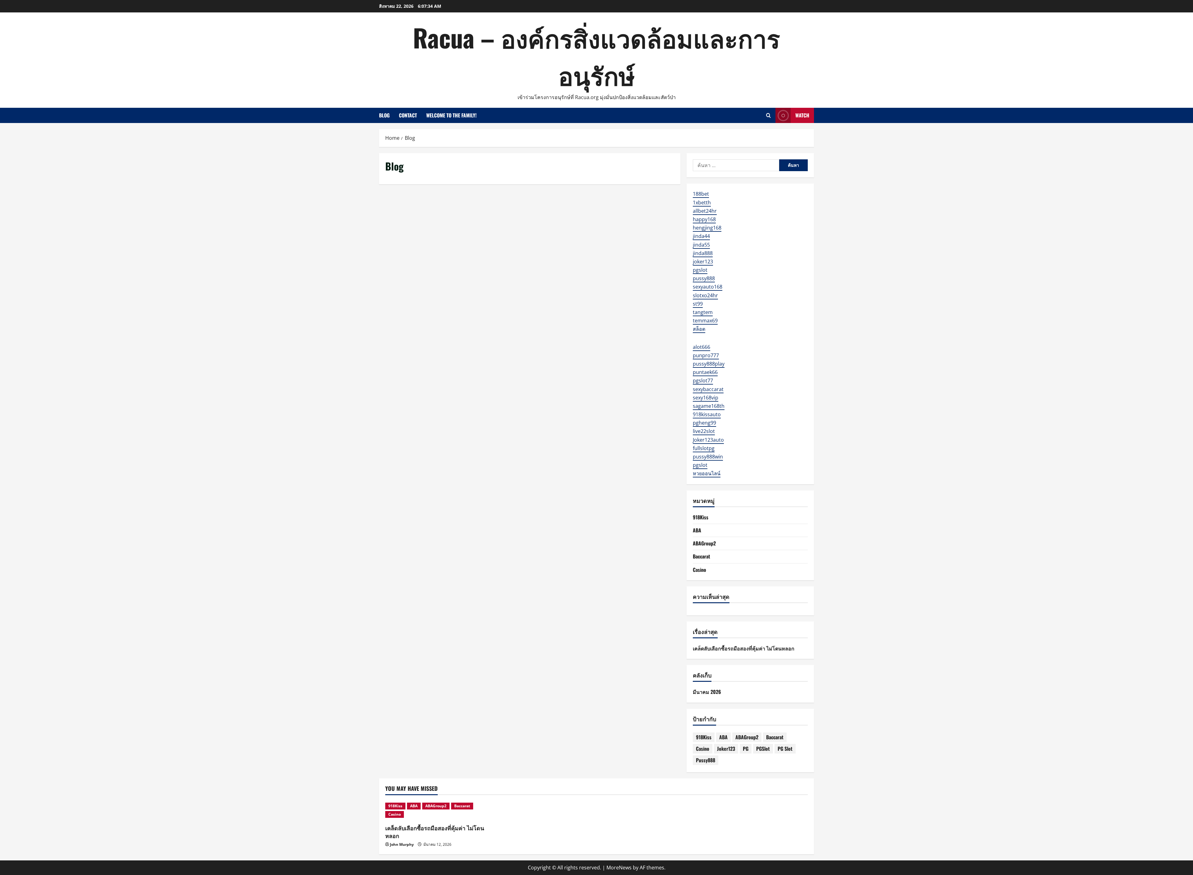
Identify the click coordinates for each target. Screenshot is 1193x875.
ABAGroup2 (704, 543)
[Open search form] (768, 115)
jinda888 (703, 253)
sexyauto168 (707, 286)
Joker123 (726, 748)
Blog (384, 115)
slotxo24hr (705, 295)
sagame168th (708, 406)
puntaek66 (705, 372)
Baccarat (701, 556)
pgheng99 (704, 422)
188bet (701, 193)
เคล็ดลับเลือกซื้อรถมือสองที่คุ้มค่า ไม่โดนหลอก (743, 648)
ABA (697, 530)
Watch (802, 115)
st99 (698, 303)
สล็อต (699, 329)
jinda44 (701, 236)
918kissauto (707, 414)
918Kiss (700, 517)
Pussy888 (705, 760)
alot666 (701, 347)
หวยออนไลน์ (706, 473)
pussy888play (708, 363)
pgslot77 (703, 380)
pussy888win (708, 456)
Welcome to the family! (451, 115)
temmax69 (705, 320)
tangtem (703, 312)
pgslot (700, 270)
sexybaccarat (708, 389)
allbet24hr (705, 210)
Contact (408, 115)
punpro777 (706, 355)
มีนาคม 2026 (707, 691)
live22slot (704, 431)
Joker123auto (708, 439)
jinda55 (701, 244)
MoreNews (619, 867)
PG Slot (785, 748)
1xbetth (702, 202)
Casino (699, 569)
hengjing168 (707, 227)
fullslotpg (704, 448)
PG (745, 748)
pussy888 (704, 278)
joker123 (703, 261)
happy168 (704, 219)
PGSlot (763, 748)
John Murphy (402, 844)
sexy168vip (705, 397)
